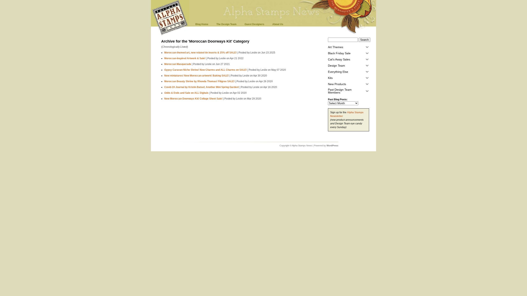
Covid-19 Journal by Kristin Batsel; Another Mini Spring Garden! (201, 87)
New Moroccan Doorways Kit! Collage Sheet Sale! (193, 98)
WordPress (332, 145)
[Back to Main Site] (171, 34)
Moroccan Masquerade (177, 64)
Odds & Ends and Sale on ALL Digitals (186, 92)
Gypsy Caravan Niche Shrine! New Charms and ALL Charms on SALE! (205, 69)
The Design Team (226, 24)
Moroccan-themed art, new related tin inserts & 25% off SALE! (200, 52)
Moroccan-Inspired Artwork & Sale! (184, 58)
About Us (277, 24)
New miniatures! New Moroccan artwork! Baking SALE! (196, 75)
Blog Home (201, 24)
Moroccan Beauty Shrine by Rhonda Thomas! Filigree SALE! (199, 81)
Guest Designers (254, 24)
